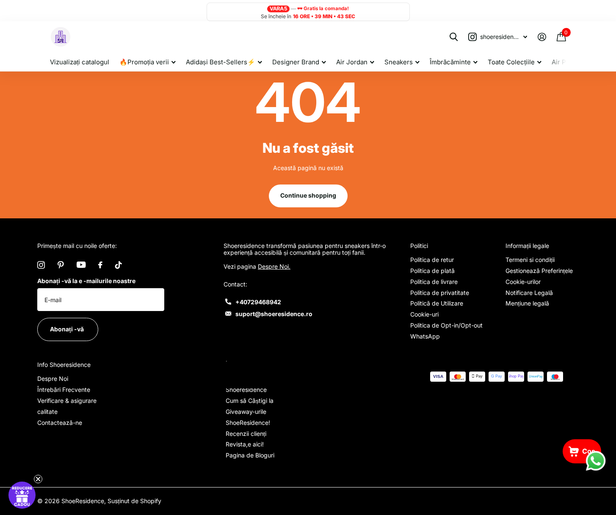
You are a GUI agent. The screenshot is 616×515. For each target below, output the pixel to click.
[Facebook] (100, 265)
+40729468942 (258, 302)
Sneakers (398, 62)
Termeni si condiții (530, 259)
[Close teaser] (38, 479)
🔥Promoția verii (144, 62)
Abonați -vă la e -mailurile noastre (86, 280)
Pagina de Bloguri (250, 455)
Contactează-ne (59, 422)
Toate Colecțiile (511, 62)
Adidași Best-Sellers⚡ (220, 62)
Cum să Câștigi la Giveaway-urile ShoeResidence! (249, 411)
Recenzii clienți (246, 433)
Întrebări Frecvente (63, 389)
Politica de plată (432, 270)
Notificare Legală (529, 292)
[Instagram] (41, 265)
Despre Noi (52, 378)
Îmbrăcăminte (450, 62)
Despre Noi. (274, 266)
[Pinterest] (61, 265)
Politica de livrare (434, 281)
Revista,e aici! (245, 444)
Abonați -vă (67, 329)
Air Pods (564, 62)
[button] (22, 495)
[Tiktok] (118, 265)
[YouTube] (81, 265)
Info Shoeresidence (64, 364)
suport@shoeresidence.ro (273, 313)
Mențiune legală (527, 303)
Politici (419, 245)
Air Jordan (351, 62)
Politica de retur (432, 259)
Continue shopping (308, 195)
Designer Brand (295, 62)
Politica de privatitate (439, 292)
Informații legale (527, 245)
